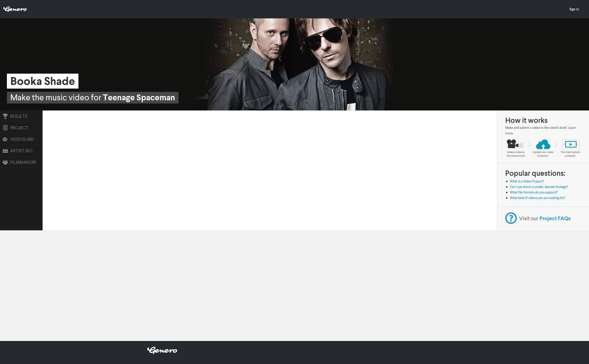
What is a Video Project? (527, 181)
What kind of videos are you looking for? (537, 198)
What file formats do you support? (534, 192)
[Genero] (162, 352)
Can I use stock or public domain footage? (539, 187)
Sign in (574, 9)
